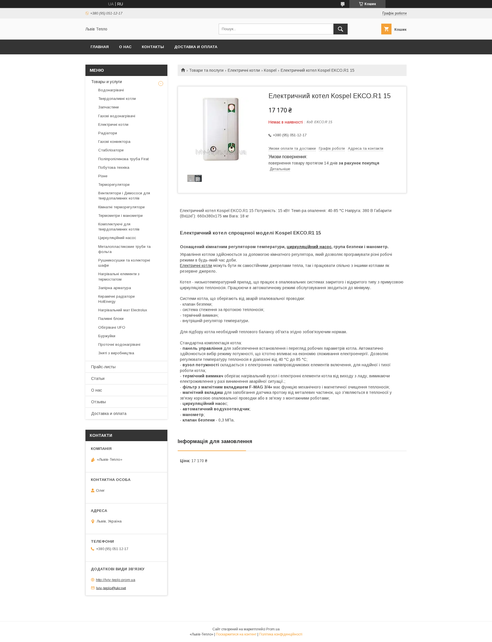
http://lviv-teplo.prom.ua (115, 580)
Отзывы (98, 402)
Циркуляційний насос (117, 238)
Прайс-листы (103, 367)
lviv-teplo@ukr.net (111, 588)
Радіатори (107, 133)
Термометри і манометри (120, 215)
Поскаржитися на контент (236, 634)
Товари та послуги (206, 70)
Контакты (153, 47)
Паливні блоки (111, 318)
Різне (102, 176)
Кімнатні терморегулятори (121, 207)
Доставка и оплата (195, 47)
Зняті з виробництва (116, 353)
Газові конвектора (114, 141)
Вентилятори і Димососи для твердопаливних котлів (124, 195)
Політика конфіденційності (280, 634)
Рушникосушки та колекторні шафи (124, 263)
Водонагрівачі (111, 90)
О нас (125, 47)
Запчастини (108, 107)
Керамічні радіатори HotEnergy (116, 299)
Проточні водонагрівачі (119, 344)
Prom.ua (273, 629)
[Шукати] (340, 29)
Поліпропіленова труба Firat (123, 159)
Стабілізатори (111, 150)
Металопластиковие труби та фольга (124, 249)
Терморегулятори (114, 184)
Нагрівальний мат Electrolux (122, 310)
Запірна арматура (114, 288)
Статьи (97, 378)
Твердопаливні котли (117, 98)
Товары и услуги (106, 81)
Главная (100, 47)
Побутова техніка (113, 167)
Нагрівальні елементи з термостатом (119, 276)
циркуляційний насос (309, 246)
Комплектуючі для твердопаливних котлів (119, 226)
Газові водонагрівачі (116, 116)
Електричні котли (244, 70)
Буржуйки (106, 336)
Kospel (270, 70)
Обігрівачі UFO (111, 327)
